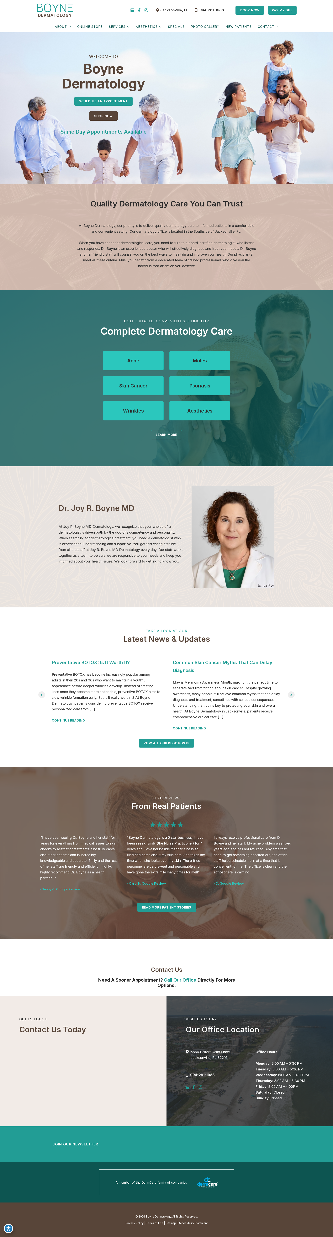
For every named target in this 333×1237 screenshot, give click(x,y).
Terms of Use (154, 1223)
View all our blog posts (166, 743)
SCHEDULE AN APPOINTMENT (103, 101)
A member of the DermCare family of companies (151, 1182)
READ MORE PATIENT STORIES (166, 907)
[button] (249, 10)
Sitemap (171, 1223)
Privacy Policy (135, 1223)
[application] (69, 27)
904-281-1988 (202, 1075)
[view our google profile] (132, 10)
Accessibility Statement (193, 1223)
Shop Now (103, 116)
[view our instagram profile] (146, 10)
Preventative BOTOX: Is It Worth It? (91, 662)
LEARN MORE (166, 435)
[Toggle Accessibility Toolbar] (8, 1228)
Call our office (180, 980)
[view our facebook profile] (139, 10)
